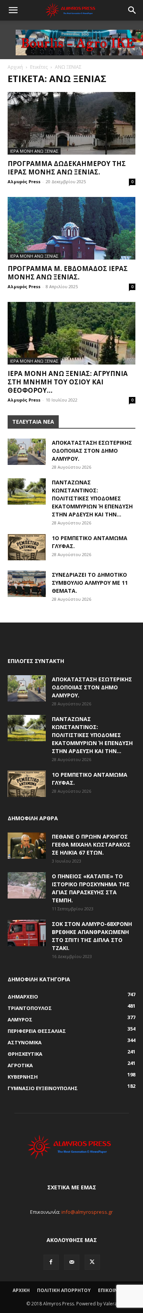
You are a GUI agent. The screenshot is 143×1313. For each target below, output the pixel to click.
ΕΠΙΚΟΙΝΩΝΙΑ (114, 1290)
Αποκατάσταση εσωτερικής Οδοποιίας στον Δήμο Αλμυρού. (92, 450)
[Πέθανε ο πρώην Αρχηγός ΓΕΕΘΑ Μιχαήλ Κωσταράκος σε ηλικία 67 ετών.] (27, 845)
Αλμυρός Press (24, 181)
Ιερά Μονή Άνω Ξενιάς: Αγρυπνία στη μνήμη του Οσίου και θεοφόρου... (68, 382)
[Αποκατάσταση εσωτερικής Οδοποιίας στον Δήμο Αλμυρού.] (27, 452)
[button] (13, 10)
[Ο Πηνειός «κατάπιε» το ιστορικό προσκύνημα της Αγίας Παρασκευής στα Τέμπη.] (27, 885)
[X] (92, 1262)
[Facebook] (51, 1262)
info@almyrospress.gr (87, 1211)
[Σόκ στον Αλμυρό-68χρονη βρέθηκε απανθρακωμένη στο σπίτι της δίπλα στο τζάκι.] (27, 933)
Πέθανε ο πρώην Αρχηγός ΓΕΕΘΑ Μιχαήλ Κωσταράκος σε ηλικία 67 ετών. (91, 844)
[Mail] (71, 1262)
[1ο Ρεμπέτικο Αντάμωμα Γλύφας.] (27, 547)
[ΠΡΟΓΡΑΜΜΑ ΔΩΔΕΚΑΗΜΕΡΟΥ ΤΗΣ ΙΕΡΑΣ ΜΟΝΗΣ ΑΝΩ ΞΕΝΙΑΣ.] (71, 123)
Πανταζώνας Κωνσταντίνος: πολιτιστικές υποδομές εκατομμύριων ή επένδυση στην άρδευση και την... (92, 498)
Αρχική (15, 67)
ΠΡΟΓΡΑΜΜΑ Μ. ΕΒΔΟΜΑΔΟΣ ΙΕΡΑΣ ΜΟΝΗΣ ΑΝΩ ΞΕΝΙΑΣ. (68, 272)
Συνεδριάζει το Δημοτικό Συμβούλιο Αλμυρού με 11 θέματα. (90, 582)
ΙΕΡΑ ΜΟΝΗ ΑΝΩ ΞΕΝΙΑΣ (34, 151)
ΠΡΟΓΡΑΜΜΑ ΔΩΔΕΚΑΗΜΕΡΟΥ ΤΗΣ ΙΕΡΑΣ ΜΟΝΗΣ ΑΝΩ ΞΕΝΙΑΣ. (67, 167)
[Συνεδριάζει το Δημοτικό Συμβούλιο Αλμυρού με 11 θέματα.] (27, 584)
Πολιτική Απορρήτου (64, 1290)
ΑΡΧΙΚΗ (21, 1290)
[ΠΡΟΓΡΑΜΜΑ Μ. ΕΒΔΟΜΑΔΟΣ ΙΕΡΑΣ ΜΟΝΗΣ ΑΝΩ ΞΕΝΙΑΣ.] (71, 228)
